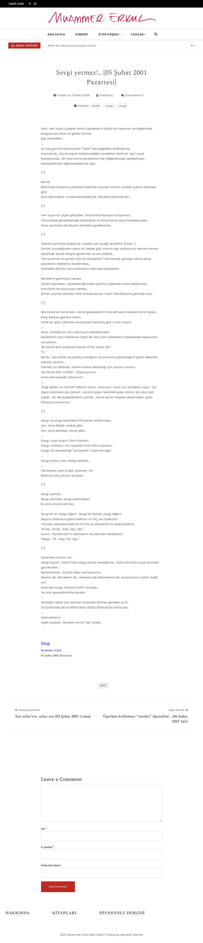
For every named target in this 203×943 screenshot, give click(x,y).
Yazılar (137, 34)
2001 (103, 685)
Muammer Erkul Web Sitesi (85, 935)
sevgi (122, 106)
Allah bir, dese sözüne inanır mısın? (72, 45)
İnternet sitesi (51, 865)
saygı (109, 106)
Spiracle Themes (131, 935)
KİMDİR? (82, 34)
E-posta (47, 847)
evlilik (96, 106)
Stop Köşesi (108, 34)
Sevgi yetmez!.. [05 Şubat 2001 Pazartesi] (101, 77)
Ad (44, 829)
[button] (191, 46)
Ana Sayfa (56, 34)
